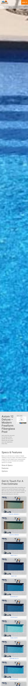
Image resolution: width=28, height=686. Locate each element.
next (21, 415)
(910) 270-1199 (18, 7)
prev (18, 415)
